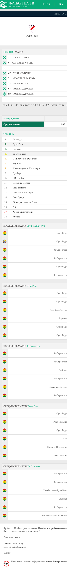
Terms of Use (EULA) (13, 543)
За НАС (7, 553)
